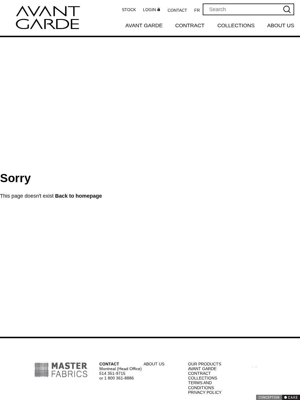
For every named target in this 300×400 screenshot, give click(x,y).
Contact (179, 10)
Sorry (15, 178)
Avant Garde (143, 26)
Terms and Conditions (201, 385)
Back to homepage (79, 196)
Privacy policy (204, 392)
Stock (130, 9)
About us (281, 26)
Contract (190, 26)
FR (198, 10)
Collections (236, 26)
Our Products (204, 364)
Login (151, 9)
